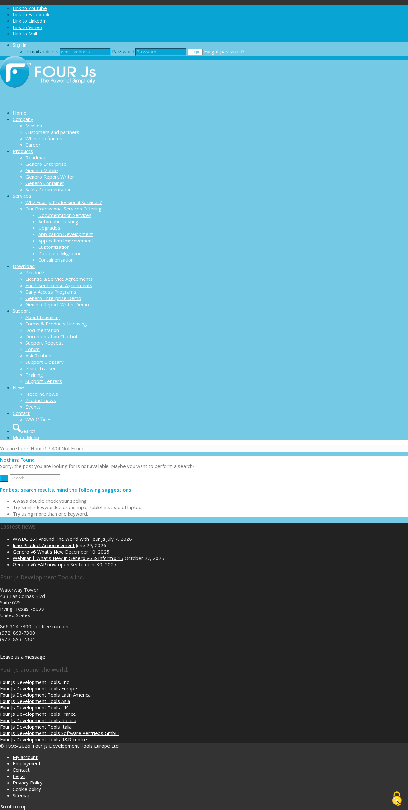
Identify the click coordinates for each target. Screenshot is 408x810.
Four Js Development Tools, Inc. (35, 682)
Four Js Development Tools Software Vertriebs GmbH (59, 733)
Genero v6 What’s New (38, 551)
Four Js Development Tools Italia (36, 726)
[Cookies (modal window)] (397, 799)
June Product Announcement (44, 545)
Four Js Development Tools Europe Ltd (76, 746)
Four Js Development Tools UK (34, 707)
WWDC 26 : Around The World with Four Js (59, 539)
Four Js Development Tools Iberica (38, 720)
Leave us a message (22, 656)
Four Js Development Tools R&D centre (43, 739)
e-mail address (42, 51)
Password (123, 51)
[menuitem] (210, 113)
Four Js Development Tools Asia (35, 701)
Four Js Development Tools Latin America (45, 695)
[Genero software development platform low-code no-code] (48, 101)
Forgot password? (224, 51)
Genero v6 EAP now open (41, 564)
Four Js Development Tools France (38, 714)
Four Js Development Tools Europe (38, 688)
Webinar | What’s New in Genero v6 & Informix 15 (68, 558)
